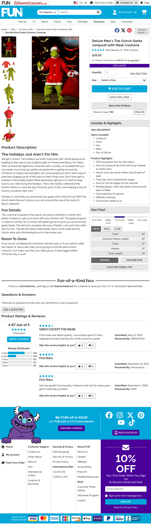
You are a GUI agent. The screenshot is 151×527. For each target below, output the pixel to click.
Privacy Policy (60, 461)
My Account (12, 454)
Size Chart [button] (98, 210)
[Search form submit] (98, 12)
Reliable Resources (88, 476)
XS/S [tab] (96, 228)
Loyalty (81, 500)
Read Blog (127, 432)
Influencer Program (88, 495)
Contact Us (126, 2)
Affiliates (82, 461)
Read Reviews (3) (113, 50)
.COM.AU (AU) (60, 476)
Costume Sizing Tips (119, 267)
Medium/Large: (101, 112)
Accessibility (84, 466)
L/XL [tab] (117, 228)
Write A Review (131, 50)
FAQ (30, 466)
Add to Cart (121, 89)
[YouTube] (121, 422)
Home (9, 446)
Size (94, 80)
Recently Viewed (142, 31)
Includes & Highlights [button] (106, 123)
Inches (104, 260)
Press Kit (82, 471)
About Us (82, 451)
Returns (32, 461)
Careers (81, 456)
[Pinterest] (141, 415)
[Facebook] (109, 415)
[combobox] (76, 12)
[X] (130, 415)
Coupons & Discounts (34, 482)
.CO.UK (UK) (59, 471)
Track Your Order (103, 2)
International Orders (35, 473)
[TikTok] (131, 422)
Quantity (97, 72)
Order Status (35, 456)
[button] (124, 12)
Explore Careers (71, 428)
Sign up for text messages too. (125, 495)
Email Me (139, 112)
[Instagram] (119, 415)
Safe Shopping (61, 451)
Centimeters (134, 260)
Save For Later (119, 97)
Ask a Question (13, 309)
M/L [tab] (106, 228)
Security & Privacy (63, 456)
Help (147, 2)
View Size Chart (138, 73)
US (80, 2)
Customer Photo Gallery (86, 488)
